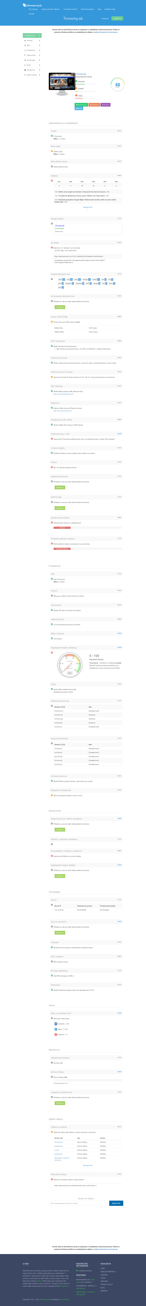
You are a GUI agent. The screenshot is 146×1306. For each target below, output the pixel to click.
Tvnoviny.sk (80, 73)
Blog (99, 9)
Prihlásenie (105, 19)
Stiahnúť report (82, 105)
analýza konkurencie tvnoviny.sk (105, 32)
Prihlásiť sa (60, 307)
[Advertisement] (86, 53)
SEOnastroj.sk (44, 1299)
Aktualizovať (95, 105)
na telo (56, 1150)
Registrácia (117, 18)
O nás (103, 1278)
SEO (39, 1281)
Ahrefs (66, 1083)
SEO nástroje (33, 9)
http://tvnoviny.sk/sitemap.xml (63, 394)
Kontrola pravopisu (87, 9)
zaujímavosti (58, 1146)
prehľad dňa (58, 1154)
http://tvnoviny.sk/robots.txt (63, 411)
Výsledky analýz (110, 9)
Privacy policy (107, 1284)
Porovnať (106, 105)
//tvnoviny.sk (58, 1142)
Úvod (103, 1268)
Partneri (104, 1281)
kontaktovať (64, 1286)
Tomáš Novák (64, 1299)
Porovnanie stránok (70, 9)
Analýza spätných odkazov (50, 9)
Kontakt (31, 14)
